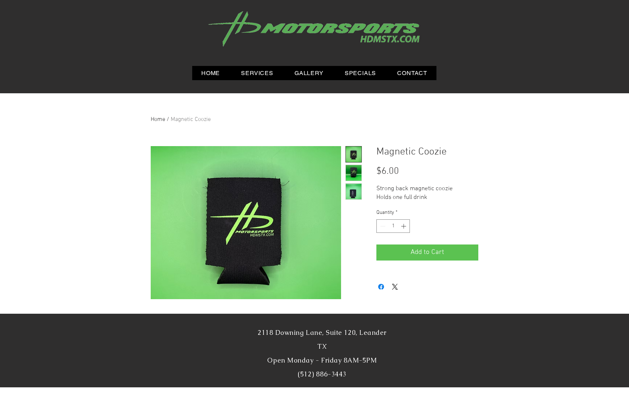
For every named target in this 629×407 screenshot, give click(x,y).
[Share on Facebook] (381, 286)
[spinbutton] (393, 226)
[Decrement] (382, 226)
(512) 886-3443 (322, 374)
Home (158, 119)
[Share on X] (395, 286)
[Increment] (404, 226)
